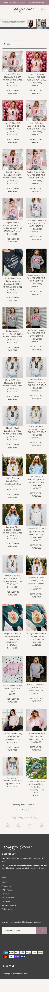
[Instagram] (6, 966)
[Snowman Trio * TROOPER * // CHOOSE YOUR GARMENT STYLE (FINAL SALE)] (36, 464)
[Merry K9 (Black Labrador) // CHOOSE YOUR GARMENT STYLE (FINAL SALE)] (12, 416)
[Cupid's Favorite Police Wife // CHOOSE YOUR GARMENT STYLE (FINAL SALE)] (36, 159)
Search (5, 882)
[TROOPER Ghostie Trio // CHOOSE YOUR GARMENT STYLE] (36, 669)
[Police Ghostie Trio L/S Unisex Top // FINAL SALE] (12, 669)
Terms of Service (9, 905)
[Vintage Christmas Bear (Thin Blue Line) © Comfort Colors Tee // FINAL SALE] (36, 617)
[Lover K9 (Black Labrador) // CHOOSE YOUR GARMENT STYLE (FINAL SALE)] (12, 159)
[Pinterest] (10, 966)
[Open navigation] (6, 9)
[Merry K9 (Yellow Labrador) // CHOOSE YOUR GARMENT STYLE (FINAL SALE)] (36, 415)
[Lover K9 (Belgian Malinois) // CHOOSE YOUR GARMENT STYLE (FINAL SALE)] (12, 61)
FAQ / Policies (7, 890)
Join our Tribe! (8, 897)
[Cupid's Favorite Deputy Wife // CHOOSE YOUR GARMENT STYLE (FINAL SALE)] (36, 208)
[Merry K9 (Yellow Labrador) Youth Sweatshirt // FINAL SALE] (12, 465)
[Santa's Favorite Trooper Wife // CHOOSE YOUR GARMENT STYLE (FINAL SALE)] (12, 318)
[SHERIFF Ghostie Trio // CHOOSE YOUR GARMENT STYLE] (12, 720)
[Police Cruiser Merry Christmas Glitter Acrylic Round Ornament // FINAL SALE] (36, 768)
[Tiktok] (13, 966)
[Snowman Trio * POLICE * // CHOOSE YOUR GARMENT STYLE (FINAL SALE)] (36, 515)
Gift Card (5, 894)
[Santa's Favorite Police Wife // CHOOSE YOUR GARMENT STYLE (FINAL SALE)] (36, 261)
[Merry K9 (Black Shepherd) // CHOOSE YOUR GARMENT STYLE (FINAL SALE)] (36, 367)
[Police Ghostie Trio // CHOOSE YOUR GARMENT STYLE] (36, 720)
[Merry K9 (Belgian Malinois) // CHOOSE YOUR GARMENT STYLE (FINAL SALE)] (12, 367)
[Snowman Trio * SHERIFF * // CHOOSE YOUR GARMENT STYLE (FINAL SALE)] (12, 514)
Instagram (6, 901)
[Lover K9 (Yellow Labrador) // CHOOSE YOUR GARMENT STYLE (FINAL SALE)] (36, 110)
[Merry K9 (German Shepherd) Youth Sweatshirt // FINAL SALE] (36, 565)
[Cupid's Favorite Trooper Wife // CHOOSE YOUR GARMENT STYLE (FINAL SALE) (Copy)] (12, 209)
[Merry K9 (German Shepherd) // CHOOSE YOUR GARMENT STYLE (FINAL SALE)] (12, 564)
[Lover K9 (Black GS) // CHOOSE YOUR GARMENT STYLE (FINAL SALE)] (12, 110)
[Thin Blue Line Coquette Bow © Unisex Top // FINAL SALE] (12, 766)
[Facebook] (3, 966)
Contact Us (6, 886)
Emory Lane (22, 973)
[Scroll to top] (43, 986)
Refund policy (7, 909)
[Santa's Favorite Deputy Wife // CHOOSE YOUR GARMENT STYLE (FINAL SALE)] (36, 317)
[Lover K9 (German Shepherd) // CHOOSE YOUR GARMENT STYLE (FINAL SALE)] (36, 61)
